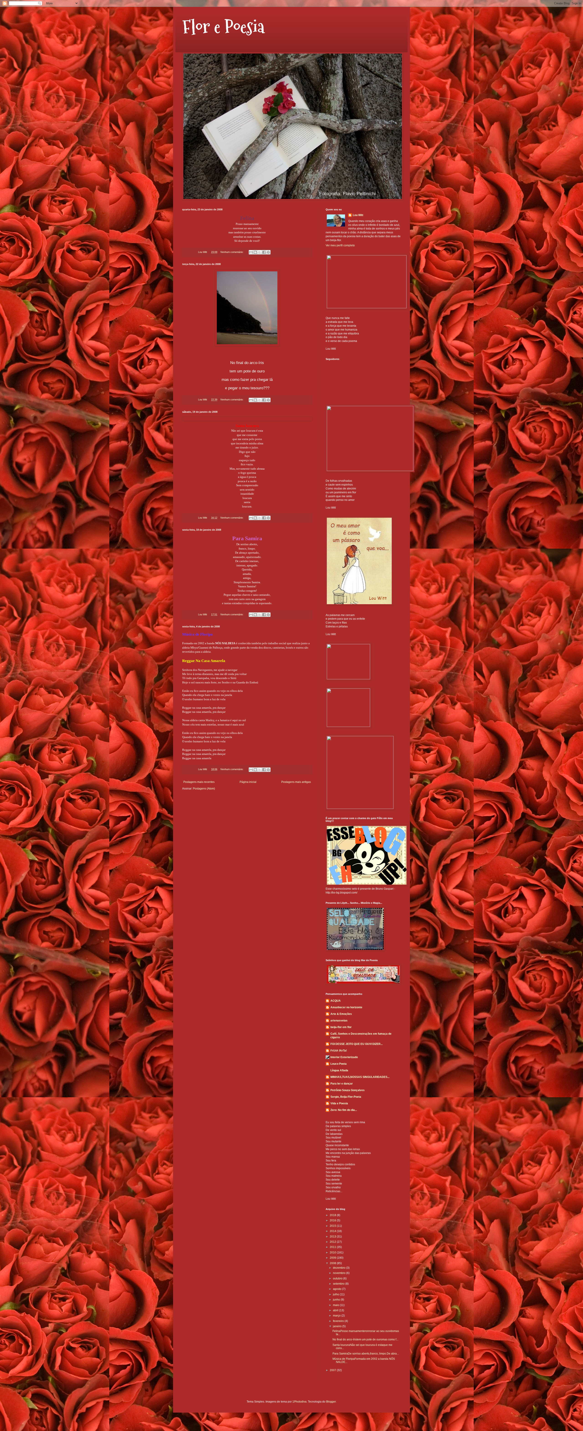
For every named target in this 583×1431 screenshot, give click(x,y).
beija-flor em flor (341, 1027)
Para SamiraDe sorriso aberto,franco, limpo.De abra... (365, 1353)
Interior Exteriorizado (344, 1057)
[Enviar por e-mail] (251, 252)
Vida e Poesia (339, 1103)
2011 (333, 1247)
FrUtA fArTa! (338, 1050)
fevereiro (339, 1321)
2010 (333, 1252)
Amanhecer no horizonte (346, 1007)
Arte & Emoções (341, 1014)
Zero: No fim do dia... (343, 1110)
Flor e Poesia (223, 26)
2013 (333, 1236)
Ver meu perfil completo (340, 245)
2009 (333, 1257)
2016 (333, 1220)
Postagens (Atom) (204, 788)
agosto (337, 1289)
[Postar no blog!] (255, 252)
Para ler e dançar (341, 1083)
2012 (333, 1241)
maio (336, 1305)
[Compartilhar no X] (259, 252)
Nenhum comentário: (232, 252)
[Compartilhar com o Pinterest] (268, 252)
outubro (338, 1278)
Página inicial (248, 782)
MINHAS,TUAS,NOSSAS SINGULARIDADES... (359, 1077)
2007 (333, 1370)
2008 (333, 1263)
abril (336, 1310)
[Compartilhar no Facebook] (264, 252)
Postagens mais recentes (199, 782)
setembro (339, 1283)
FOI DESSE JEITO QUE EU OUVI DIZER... (356, 1044)
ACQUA (335, 1000)
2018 (333, 1215)
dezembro (339, 1267)
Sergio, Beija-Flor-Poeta (345, 1096)
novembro (339, 1273)
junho (337, 1299)
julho (336, 1294)
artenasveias (339, 1020)
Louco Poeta (338, 1063)
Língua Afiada (339, 1070)
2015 (333, 1225)
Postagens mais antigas (296, 782)
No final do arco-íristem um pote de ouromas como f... (365, 1339)
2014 (333, 1231)
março (337, 1315)
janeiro (337, 1326)
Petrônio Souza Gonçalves (347, 1090)
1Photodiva (299, 1401)
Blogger (331, 1401)
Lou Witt (358, 215)
